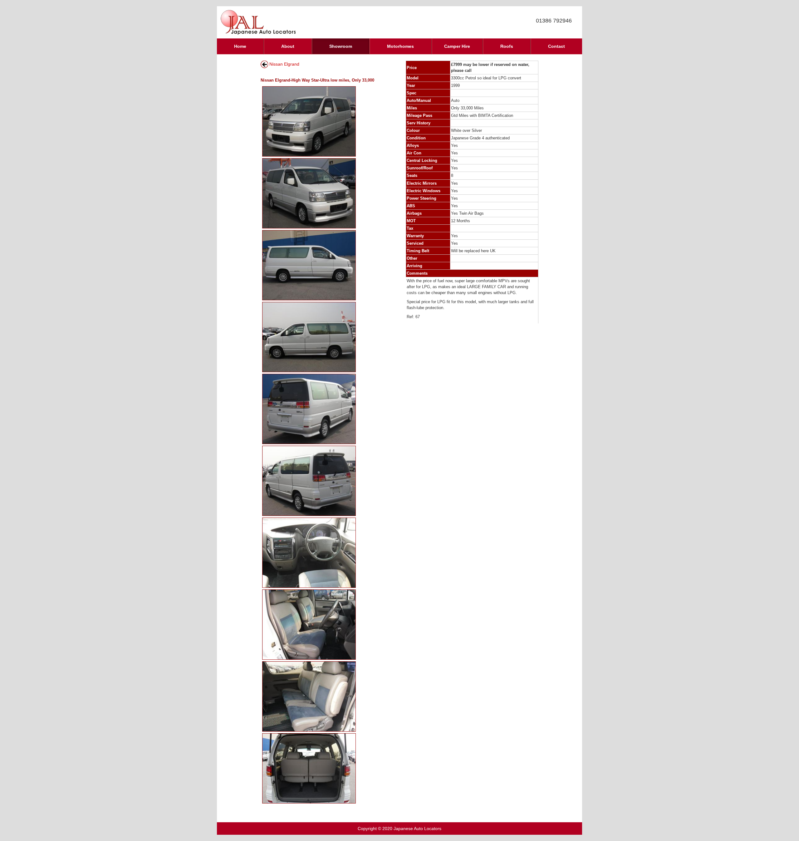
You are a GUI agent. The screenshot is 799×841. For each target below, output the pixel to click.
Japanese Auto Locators (417, 828)
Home (240, 46)
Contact (556, 46)
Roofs (506, 46)
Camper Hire (457, 46)
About (287, 46)
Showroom (340, 46)
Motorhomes (400, 46)
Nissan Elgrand (284, 64)
